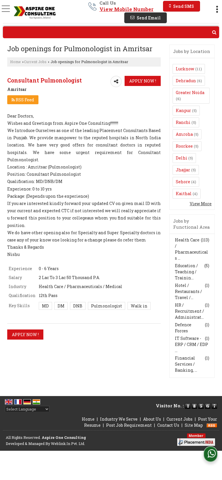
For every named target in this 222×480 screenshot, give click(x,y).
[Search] (111, 32)
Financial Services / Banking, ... (186, 364)
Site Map (194, 425)
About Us (152, 419)
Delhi (181, 158)
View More (201, 203)
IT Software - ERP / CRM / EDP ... (191, 344)
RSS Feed (24, 99)
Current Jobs (35, 61)
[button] (126, 9)
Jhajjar (183, 170)
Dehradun (186, 80)
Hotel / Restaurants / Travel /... (188, 291)
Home (15, 61)
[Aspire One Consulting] (34, 12)
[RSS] (212, 425)
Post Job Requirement (129, 425)
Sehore (183, 181)
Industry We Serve (119, 419)
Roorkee (184, 146)
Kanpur (183, 110)
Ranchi (183, 122)
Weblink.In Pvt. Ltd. (68, 443)
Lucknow (185, 69)
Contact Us (168, 425)
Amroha (184, 134)
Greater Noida (190, 92)
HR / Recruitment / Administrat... (189, 311)
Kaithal (184, 193)
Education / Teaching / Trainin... (186, 272)
